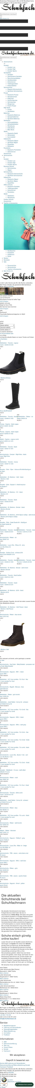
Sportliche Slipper (12, 142)
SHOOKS (11, 286)
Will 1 (5, 674)
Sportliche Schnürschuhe (14, 91)
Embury (8, 378)
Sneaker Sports (12, 71)
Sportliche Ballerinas (13, 119)
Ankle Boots (10, 128)
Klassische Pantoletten (14, 150)
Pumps (6, 93)
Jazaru (3, 855)
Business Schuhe (9, 166)
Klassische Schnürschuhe (15, 174)
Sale (5, 262)
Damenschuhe (8, 62)
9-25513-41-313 (8, 441)
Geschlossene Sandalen (14, 76)
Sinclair (8, 509)
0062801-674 (11, 554)
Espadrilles (10, 144)
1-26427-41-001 (8, 448)
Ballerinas (7, 113)
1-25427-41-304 (8, 464)
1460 (7, 479)
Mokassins (10, 146)
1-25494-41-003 (8, 562)
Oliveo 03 (8, 547)
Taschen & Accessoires (10, 203)
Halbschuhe (7, 139)
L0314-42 (5, 616)
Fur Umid (12, 711)
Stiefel (5, 131)
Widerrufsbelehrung (9, 1031)
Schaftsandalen (12, 80)
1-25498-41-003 (8, 418)
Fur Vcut (11, 681)
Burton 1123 (8, 757)
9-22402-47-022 (8, 433)
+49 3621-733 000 (5, 1015)
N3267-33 (6, 539)
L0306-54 (5, 696)
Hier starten (10, 1080)
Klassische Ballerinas (13, 115)
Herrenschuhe (8, 155)
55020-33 (24, 418)
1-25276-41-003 (8, 577)
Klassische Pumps (12, 95)
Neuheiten (7, 260)
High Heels (7, 107)
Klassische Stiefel (12, 133)
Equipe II (4, 486)
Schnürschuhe (8, 87)
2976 (7, 592)
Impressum (7, 1051)
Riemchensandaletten (13, 78)
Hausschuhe (7, 153)
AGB (5, 1042)
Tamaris (19, 532)
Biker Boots (10, 130)
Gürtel (9, 256)
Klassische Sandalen (13, 186)
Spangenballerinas (12, 117)
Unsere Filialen (8, 1047)
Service (2, 1063)
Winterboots (11, 126)
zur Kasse (18, 1081)
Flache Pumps (11, 106)
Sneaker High (11, 69)
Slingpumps (10, 104)
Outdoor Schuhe (8, 199)
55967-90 (5, 779)
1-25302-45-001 (8, 501)
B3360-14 (6, 810)
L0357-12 (5, 832)
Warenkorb (11, 1081)
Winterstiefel (11, 135)
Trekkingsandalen (12, 84)
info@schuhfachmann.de (8, 1019)
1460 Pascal (9, 609)
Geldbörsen (10, 254)
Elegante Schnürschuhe (14, 89)
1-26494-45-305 (8, 345)
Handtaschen (11, 251)
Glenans (5, 689)
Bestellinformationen (10, 1026)
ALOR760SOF (8, 411)
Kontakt (6, 1049)
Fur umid (12, 749)
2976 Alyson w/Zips (11, 516)
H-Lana (7, 772)
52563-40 (5, 825)
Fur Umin (12, 734)
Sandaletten (7, 73)
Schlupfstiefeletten (12, 124)
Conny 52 (9, 704)
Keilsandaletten (12, 85)
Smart (6, 885)
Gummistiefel (11, 137)
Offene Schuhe (8, 185)
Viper (3, 471)
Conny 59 (9, 802)
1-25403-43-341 (8, 584)
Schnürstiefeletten (12, 122)
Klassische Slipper (12, 141)
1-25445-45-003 (27, 562)
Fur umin (12, 817)
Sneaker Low (11, 67)
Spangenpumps (12, 96)
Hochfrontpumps (12, 100)
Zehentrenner (11, 82)
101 (7, 494)
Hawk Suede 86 (6, 524)
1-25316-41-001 (27, 532)
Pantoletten (7, 148)
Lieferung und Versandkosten (12, 1027)
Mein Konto (3, 18)
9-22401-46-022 (8, 426)
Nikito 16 (7, 847)
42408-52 (5, 870)
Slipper (9, 170)
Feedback (7, 1035)
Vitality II (6, 840)
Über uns (6, 1045)
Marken (6, 258)
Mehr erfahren (4, 973)
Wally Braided (9, 666)
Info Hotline (7, 1033)
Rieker (19, 418)
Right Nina (7, 456)
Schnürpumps (11, 102)
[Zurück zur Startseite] (17, 53)
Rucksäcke (10, 253)
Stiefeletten (7, 120)
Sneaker (6, 65)
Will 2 (5, 719)
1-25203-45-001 (8, 532)
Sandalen (10, 74)
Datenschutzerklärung (10, 1043)
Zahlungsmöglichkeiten (10, 1029)
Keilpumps (10, 98)
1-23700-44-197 (8, 794)
